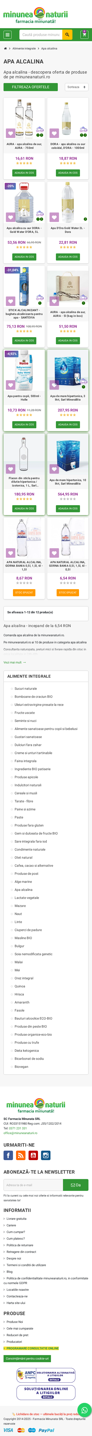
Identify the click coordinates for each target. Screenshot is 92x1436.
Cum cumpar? (16, 1232)
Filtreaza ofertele (30, 87)
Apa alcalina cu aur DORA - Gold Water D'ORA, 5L (24, 230)
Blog (10, 1271)
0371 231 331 (18, 1128)
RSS (20, 1155)
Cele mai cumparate (20, 1328)
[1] (17, 163)
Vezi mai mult (15, 662)
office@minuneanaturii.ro (20, 1133)
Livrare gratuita (16, 1218)
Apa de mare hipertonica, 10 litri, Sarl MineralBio (68, 482)
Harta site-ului (16, 1303)
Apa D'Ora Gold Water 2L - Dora (68, 230)
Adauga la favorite (10, 133)
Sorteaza (73, 87)
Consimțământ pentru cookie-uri (27, 1358)
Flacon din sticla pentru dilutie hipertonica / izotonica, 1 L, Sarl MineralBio (24, 482)
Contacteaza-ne (17, 1296)
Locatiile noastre (18, 1289)
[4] (27, 163)
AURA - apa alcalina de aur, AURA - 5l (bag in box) (67, 314)
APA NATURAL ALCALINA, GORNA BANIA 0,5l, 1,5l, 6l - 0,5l (68, 566)
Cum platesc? (16, 1238)
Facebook (8, 1155)
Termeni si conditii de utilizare (26, 1265)
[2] (21, 163)
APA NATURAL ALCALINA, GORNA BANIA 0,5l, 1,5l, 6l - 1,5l (24, 566)
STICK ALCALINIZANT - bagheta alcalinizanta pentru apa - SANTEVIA (24, 314)
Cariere (11, 1225)
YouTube (33, 1155)
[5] (30, 163)
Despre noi (14, 1258)
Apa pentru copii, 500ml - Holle (24, 398)
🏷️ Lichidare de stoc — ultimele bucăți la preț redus (46, 1414)
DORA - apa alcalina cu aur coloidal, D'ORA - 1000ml (67, 146)
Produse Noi (15, 1322)
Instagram (45, 1155)
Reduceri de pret (17, 1335)
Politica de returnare (20, 1245)
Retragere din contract (21, 1252)
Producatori (14, 1341)
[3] (24, 163)
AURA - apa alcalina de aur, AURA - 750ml (24, 146)
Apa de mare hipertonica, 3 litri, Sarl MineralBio (67, 398)
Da (78, 1185)
